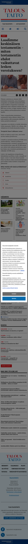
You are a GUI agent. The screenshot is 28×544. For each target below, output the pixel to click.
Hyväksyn (14, 298)
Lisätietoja (22, 270)
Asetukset (14, 294)
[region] (14, 272)
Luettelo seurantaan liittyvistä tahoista (10, 288)
